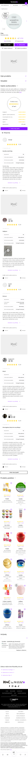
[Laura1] (5, 220)
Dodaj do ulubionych (8, 48)
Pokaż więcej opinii (14, 472)
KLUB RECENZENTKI (22, 693)
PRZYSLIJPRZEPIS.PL (21, 713)
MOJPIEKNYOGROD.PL (20, 718)
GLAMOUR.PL (7, 718)
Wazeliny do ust (4, 8)
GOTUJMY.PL (20, 711)
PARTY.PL (7, 715)
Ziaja (2, 33)
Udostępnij (23, 190)
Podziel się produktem (22, 48)
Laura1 (10, 219)
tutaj (11, 749)
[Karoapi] (5, 140)
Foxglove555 (11, 359)
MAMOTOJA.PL (21, 722)
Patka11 (10, 415)
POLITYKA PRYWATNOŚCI (7, 693)
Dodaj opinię (22, 44)
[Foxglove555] (5, 360)
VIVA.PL (7, 713)
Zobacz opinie (7, 44)
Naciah (10, 284)
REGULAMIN (12, 691)
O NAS (7, 691)
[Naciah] (5, 285)
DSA (15, 693)
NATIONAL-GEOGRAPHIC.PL (20, 720)
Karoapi (10, 139)
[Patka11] (5, 416)
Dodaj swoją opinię (15, 128)
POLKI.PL (7, 720)
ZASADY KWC (19, 691)
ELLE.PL (7, 711)
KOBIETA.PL (7, 722)
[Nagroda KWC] (5, 15)
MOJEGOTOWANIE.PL (21, 715)
